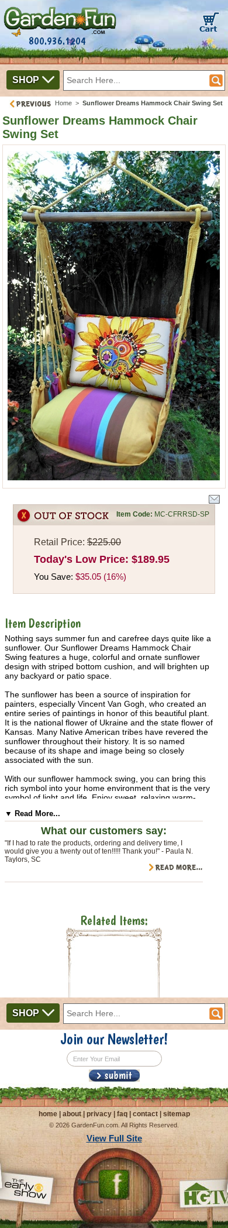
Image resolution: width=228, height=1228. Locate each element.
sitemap (176, 1114)
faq (122, 1114)
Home (63, 102)
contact (145, 1114)
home (48, 1114)
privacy (99, 1114)
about (72, 1114)
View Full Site (114, 1138)
